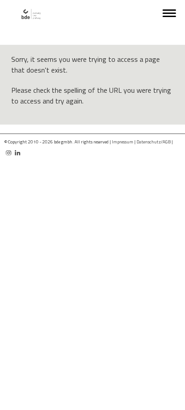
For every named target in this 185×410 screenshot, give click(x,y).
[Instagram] (8, 149)
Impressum (122, 141)
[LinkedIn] (17, 149)
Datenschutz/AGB (154, 141)
